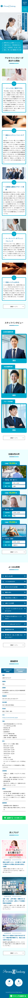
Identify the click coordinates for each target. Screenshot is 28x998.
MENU (25, 9)
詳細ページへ (14, 306)
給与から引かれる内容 (11, 587)
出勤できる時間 (9, 603)
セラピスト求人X (9, 984)
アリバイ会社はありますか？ (13, 624)
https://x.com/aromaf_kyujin (10, 717)
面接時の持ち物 (9, 629)
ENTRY (25, 2)
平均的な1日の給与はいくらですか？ (13, 617)
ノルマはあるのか (10, 581)
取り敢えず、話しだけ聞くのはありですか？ (13, 636)
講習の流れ (8, 592)
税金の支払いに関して (11, 598)
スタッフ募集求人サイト (18, 984)
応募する (15, 818)
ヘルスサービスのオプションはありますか (13, 610)
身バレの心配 (9, 576)
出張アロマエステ (8, 670)
